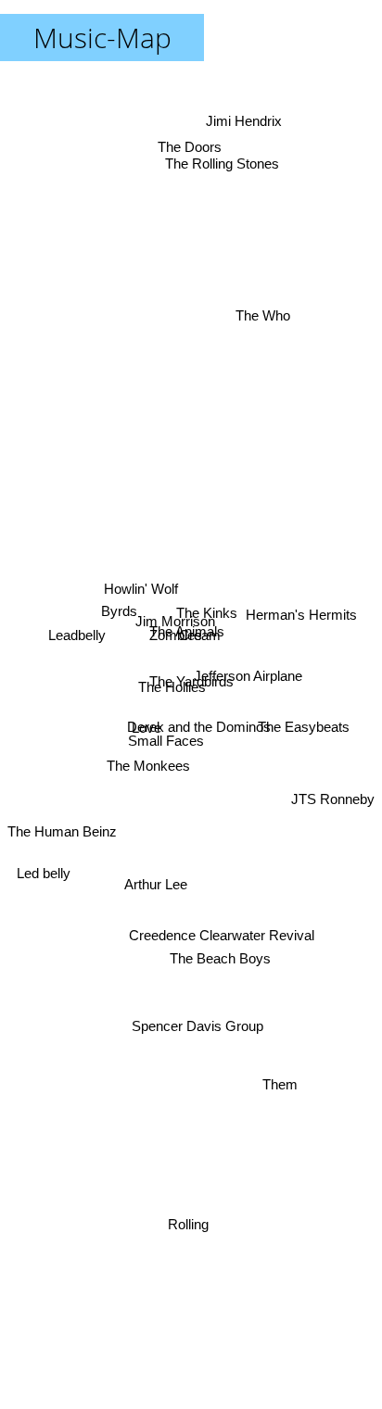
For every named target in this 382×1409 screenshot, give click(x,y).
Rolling (192, 1222)
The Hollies (171, 689)
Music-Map (102, 38)
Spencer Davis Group (194, 1030)
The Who (254, 288)
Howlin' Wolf (142, 588)
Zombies (172, 635)
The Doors (202, 151)
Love (145, 723)
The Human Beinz (62, 875)
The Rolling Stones (226, 167)
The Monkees (146, 777)
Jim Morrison (175, 619)
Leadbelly (78, 646)
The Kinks (205, 606)
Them (274, 1098)
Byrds (117, 617)
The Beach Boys (221, 959)
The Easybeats (302, 761)
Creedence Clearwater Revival (241, 873)
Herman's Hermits (301, 611)
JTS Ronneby (333, 844)
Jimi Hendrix (245, 120)
